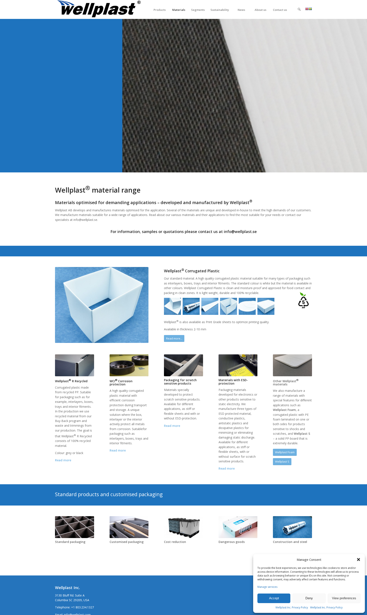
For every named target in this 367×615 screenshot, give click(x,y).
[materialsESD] (238, 365)
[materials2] (74, 365)
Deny (309, 598)
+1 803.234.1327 (82, 607)
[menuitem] (159, 9)
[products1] (183, 527)
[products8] (129, 365)
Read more (63, 460)
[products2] (74, 527)
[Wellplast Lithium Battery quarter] (238, 527)
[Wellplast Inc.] (101, 9)
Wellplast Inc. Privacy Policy (291, 607)
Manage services (267, 587)
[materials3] (183, 365)
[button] (358, 559)
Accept (274, 598)
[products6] (129, 527)
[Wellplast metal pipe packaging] (292, 527)
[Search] (299, 9)
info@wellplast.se (240, 231)
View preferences (344, 598)
